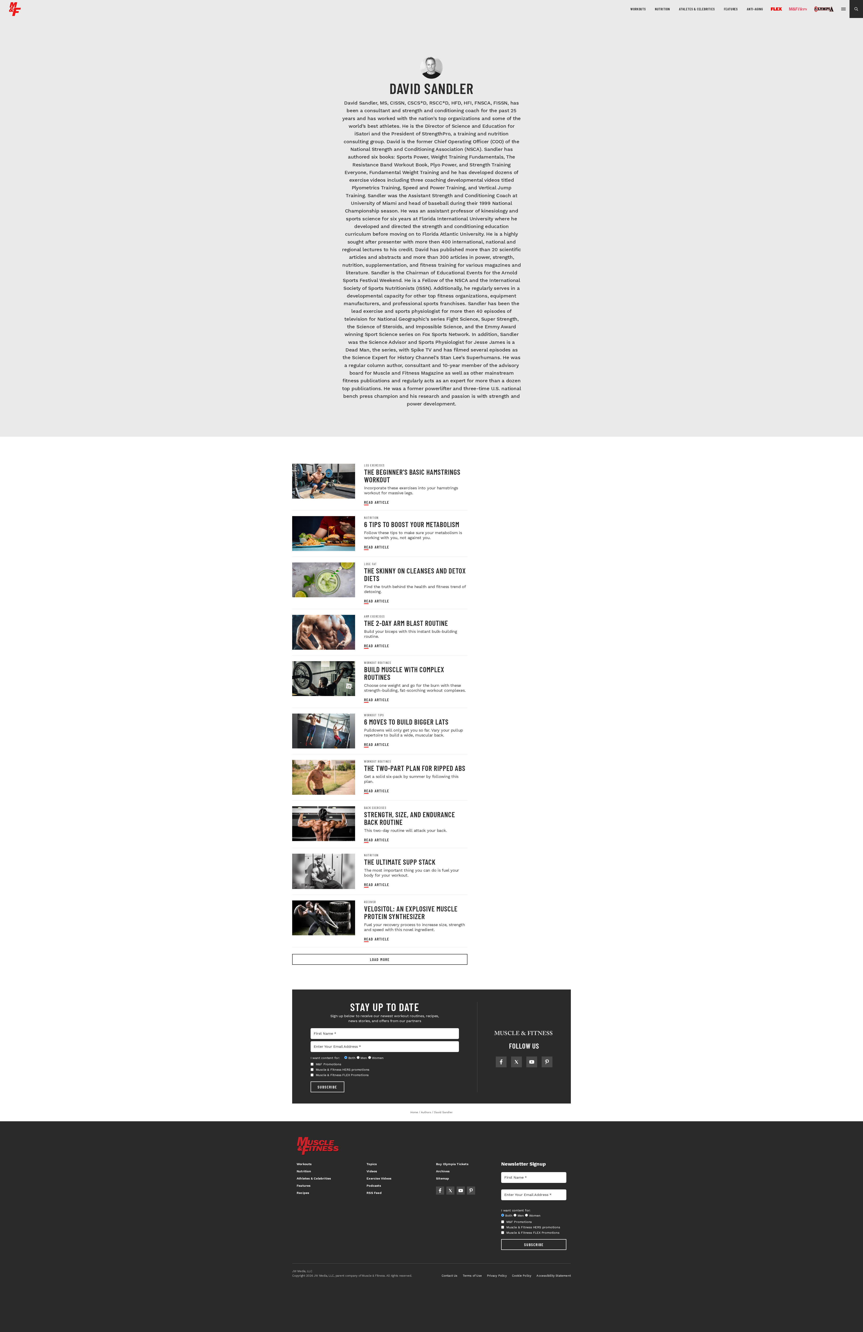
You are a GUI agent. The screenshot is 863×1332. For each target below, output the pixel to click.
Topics (372, 1164)
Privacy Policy (497, 1275)
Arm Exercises (374, 616)
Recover (370, 902)
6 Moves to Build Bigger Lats (406, 721)
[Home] (15, 14)
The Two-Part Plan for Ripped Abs (414, 768)
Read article (376, 502)
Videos (372, 1171)
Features (731, 9)
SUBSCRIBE (327, 1086)
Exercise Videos (379, 1178)
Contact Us (450, 1275)
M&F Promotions (328, 1064)
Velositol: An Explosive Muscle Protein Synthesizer (411, 912)
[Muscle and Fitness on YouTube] (531, 1062)
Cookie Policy (522, 1275)
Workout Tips (374, 715)
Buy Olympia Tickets (452, 1164)
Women (377, 1058)
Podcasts (374, 1185)
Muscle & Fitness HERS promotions (342, 1069)
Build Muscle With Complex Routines (404, 673)
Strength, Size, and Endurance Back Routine (409, 818)
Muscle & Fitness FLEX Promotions (342, 1075)
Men (363, 1058)
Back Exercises (375, 807)
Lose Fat (370, 564)
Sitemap (442, 1178)
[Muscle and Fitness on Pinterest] (547, 1062)
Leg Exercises (374, 465)
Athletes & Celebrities (697, 9)
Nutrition (662, 9)
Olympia (824, 9)
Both (352, 1058)
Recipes (303, 1193)
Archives (443, 1171)
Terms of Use (472, 1275)
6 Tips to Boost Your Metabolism (411, 524)
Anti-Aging (755, 9)
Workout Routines (377, 662)
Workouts (638, 9)
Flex (776, 9)
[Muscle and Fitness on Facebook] (501, 1062)
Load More (380, 959)
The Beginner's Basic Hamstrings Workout (412, 476)
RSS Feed (374, 1193)
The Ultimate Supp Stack (400, 861)
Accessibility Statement (553, 1275)
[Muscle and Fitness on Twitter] (516, 1062)
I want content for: (325, 1058)
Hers (798, 9)
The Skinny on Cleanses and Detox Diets (415, 574)
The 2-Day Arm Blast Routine (406, 623)
